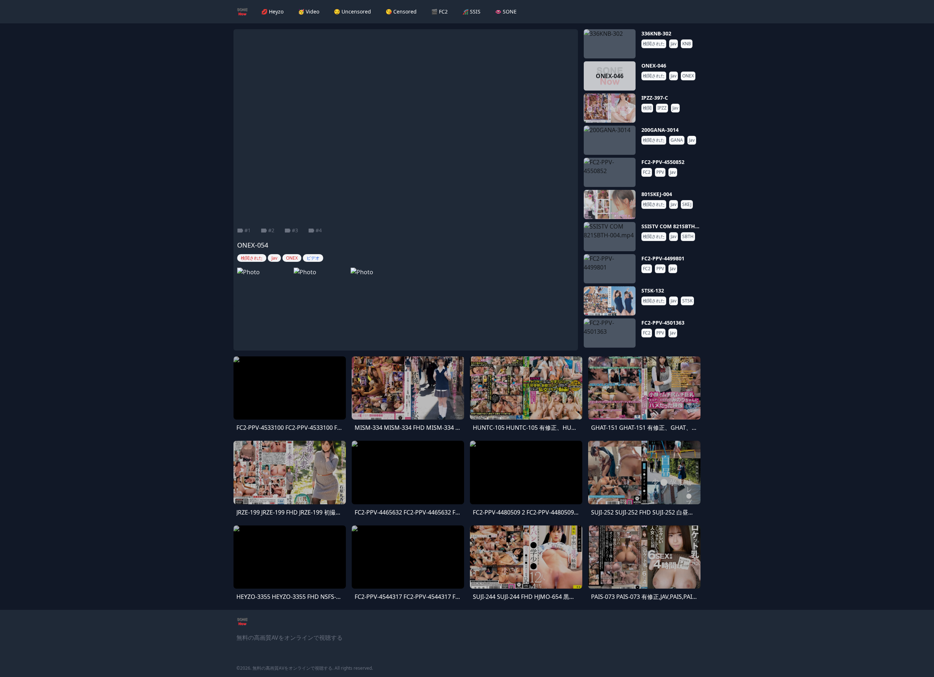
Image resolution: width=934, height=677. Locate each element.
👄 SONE (506, 11)
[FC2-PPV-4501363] (610, 333)
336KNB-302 (656, 33)
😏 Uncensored (352, 11)
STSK (687, 301)
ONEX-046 (653, 65)
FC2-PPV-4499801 (662, 258)
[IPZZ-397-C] (610, 108)
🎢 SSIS (471, 11)
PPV (660, 172)
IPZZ (662, 108)
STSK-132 (652, 290)
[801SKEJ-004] (610, 204)
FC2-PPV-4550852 (662, 161)
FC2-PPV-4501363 (662, 322)
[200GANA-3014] (610, 140)
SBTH (688, 237)
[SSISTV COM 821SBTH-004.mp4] (610, 236)
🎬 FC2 (439, 11)
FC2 (647, 172)
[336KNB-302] (610, 43)
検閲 (647, 108)
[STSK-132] (610, 300)
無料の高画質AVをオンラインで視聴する (292, 668)
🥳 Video (308, 11)
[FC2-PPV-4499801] (610, 268)
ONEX (688, 76)
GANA (677, 140)
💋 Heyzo (272, 11)
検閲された (654, 44)
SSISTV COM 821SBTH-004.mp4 (679, 226)
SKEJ (686, 204)
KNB (686, 44)
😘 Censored (401, 11)
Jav (673, 44)
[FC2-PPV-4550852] (610, 172)
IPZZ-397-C (654, 97)
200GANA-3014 (660, 129)
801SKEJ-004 (656, 194)
